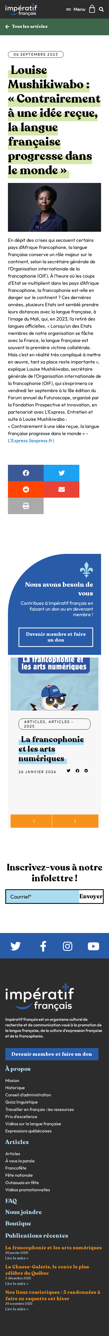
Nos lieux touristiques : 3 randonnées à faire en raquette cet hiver (52, 1295)
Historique (15, 1087)
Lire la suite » (16, 1258)
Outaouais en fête (22, 1182)
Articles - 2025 (48, 724)
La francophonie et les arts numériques (51, 749)
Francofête (15, 1168)
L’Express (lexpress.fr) (31, 440)
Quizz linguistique (21, 1102)
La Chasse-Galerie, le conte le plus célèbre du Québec (47, 1270)
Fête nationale (19, 1175)
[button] (75, 9)
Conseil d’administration (28, 1094)
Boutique (18, 1224)
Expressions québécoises (28, 1130)
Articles (35, 721)
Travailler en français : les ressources (39, 1109)
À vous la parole (20, 1160)
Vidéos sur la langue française (33, 1123)
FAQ (11, 1201)
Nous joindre (23, 1212)
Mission (12, 1080)
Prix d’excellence (21, 1116)
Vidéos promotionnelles (27, 1189)
